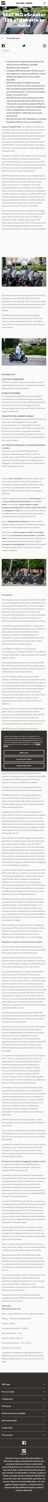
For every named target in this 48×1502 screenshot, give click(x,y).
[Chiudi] (43, 733)
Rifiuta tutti (24, 752)
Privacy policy (7, 1435)
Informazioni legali (9, 1421)
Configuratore (7, 1399)
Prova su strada (8, 1392)
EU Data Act (6, 1406)
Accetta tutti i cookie (24, 759)
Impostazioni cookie (24, 765)
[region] (24, 751)
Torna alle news (13, 38)
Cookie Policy (7, 1428)
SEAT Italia (6, 1384)
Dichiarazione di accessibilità (13, 1413)
